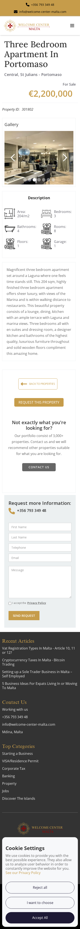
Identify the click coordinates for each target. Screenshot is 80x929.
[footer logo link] (40, 828)
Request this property (39, 402)
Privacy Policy (36, 603)
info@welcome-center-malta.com (28, 724)
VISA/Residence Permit (20, 761)
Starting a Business (17, 753)
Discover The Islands (18, 798)
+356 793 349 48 (31, 510)
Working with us (15, 709)
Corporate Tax (13, 768)
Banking (8, 776)
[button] (72, 25)
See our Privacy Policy (23, 872)
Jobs (5, 791)
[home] (26, 25)
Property (9, 783)
